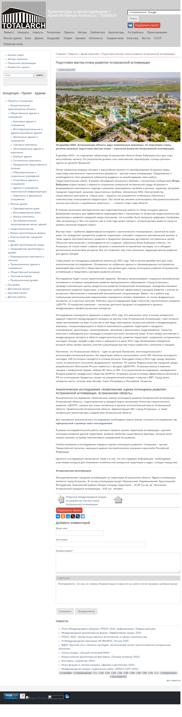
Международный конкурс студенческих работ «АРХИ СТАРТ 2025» (100, 668)
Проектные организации (22, 63)
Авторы (82, 32)
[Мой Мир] (68, 516)
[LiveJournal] (78, 516)
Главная (60, 54)
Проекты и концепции (20, 100)
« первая (66, 673)
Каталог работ (16, 55)
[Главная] (24, 15)
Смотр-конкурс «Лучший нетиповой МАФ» (85, 652)
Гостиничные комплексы (27, 160)
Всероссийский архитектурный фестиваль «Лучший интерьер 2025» (100, 656)
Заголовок (61, 539)
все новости (173, 680)
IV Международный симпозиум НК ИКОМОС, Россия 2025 (95, 640)
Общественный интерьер (25, 272)
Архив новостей (90, 54)
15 (114, 673)
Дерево (39, 38)
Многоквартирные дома (27, 212)
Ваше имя (61, 528)
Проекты (69, 32)
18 (133, 673)
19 (139, 673)
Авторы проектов (17, 59)
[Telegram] (83, 516)
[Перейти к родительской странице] (118, 499)
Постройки (14, 284)
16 (120, 673)
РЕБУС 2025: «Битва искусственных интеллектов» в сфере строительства (104, 636)
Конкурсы (23, 32)
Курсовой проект (17, 292)
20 (145, 673)
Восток (146, 38)
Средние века (115, 38)
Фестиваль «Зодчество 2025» (78, 660)
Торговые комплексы (25, 144)
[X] (73, 516)
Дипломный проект (19, 288)
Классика (132, 38)
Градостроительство (22, 228)
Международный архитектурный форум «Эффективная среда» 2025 (101, 632)
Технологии (53, 32)
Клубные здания (22, 156)
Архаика (80, 38)
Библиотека (98, 32)
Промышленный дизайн (24, 280)
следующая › (169, 673)
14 (108, 673)
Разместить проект (18, 67)
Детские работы (17, 297)
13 (102, 673)
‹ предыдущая (83, 673)
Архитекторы (116, 32)
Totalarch (9, 32)
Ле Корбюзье (136, 32)
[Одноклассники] (63, 516)
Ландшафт (53, 38)
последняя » (119, 676)
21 (151, 673)
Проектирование (157, 32)
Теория (67, 38)
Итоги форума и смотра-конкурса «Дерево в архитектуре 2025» (98, 664)
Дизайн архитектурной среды (27, 244)
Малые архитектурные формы (28, 233)
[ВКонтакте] (58, 516)
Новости (38, 32)
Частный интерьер (21, 276)
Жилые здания (12, 38)
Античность (96, 38)
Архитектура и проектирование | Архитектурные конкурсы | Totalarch (82, 13)
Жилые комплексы (24, 216)
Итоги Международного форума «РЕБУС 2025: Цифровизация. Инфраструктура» (108, 628)
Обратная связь (13, 43)
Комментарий (64, 550)
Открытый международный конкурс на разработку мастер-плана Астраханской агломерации (86, 501)
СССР (157, 38)
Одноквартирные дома (26, 208)
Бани (28, 38)
